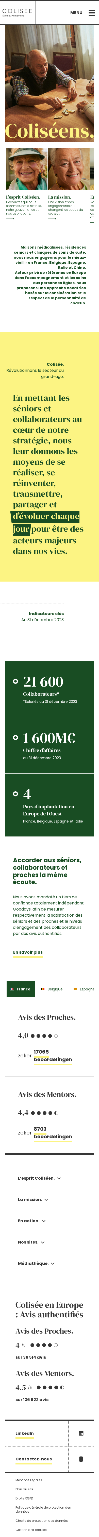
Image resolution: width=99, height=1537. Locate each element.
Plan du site (24, 1489)
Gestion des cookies (31, 1530)
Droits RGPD (24, 1498)
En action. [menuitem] (28, 1221)
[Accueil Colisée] (17, 12)
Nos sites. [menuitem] (28, 1242)
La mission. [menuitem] (30, 1199)
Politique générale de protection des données (43, 1509)
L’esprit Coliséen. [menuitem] (36, 1178)
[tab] (20, 989)
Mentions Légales (28, 1480)
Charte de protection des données (42, 1520)
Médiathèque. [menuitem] (33, 1263)
